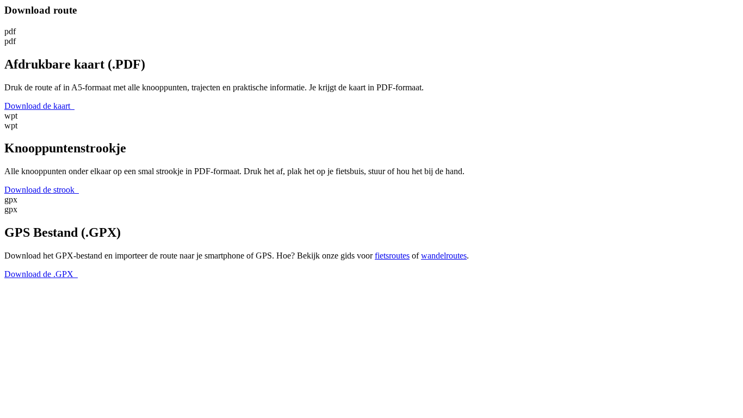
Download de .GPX (41, 274)
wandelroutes (444, 255)
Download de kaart (39, 105)
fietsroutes (392, 255)
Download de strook (41, 189)
